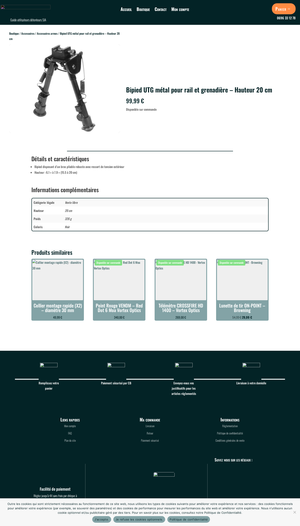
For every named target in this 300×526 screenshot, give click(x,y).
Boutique (143, 9)
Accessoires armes (47, 33)
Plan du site (70, 440)
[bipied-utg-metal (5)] (64, 131)
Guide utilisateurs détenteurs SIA (28, 19)
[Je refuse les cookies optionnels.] (294, 512)
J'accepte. (101, 519)
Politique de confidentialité (230, 433)
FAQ (70, 433)
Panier (280, 8)
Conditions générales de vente (229, 440)
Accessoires (27, 33)
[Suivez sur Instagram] (221, 472)
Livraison (150, 426)
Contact (160, 9)
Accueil (126, 9)
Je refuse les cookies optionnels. (139, 519)
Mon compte (180, 9)
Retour (150, 433)
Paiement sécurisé (150, 440)
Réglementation (230, 426)
